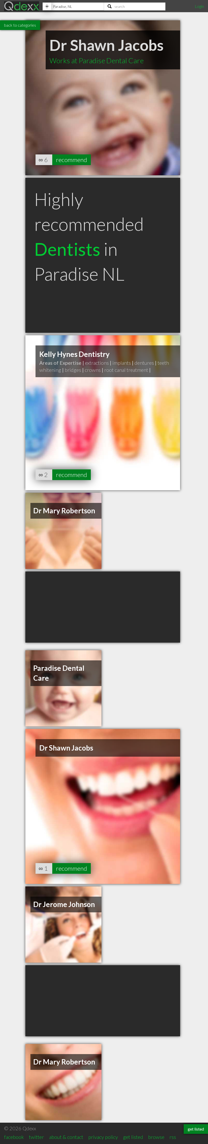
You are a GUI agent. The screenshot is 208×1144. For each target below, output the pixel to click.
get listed (133, 1137)
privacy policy (103, 1137)
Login (199, 6)
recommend (71, 159)
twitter (36, 1137)
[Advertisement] (102, 607)
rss (172, 1137)
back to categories (20, 25)
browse (156, 1137)
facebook (14, 1137)
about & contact (66, 1137)
